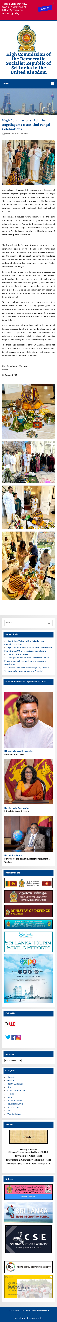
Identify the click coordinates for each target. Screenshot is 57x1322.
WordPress (27, 1318)
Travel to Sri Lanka (15, 1104)
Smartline (39, 1318)
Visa (9, 1111)
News (26, 133)
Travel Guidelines (14, 1101)
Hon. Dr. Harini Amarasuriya (16, 808)
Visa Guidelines (14, 1114)
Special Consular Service (17, 654)
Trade (9, 1097)
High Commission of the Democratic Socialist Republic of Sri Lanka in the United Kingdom (28, 63)
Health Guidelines (15, 1084)
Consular (11, 1077)
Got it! (45, 8)
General (10, 1081)
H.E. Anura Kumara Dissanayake (18, 751)
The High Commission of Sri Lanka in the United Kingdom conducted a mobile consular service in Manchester (26, 661)
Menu (6, 83)
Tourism (10, 1094)
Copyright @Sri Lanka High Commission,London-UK (28, 1311)
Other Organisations (16, 1091)
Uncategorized (13, 1107)
